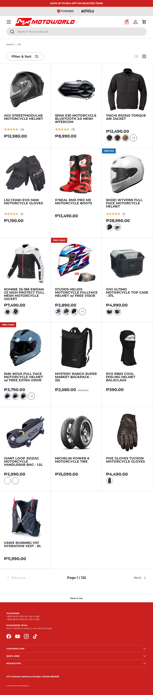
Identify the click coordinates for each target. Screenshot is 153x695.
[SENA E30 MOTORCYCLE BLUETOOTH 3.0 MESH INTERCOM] (76, 89)
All (19, 44)
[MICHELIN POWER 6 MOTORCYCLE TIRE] (76, 432)
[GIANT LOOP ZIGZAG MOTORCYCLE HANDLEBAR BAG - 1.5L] (25, 432)
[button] (144, 22)
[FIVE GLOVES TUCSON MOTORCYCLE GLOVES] (127, 432)
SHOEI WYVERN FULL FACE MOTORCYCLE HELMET (124, 203)
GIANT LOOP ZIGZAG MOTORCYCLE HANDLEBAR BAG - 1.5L (23, 461)
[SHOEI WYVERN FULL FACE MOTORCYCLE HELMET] (127, 173)
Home (10, 44)
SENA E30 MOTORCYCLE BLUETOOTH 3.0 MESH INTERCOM (75, 119)
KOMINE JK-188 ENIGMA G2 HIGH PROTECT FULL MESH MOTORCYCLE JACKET (24, 294)
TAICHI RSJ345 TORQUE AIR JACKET (126, 117)
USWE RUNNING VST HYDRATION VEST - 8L (22, 544)
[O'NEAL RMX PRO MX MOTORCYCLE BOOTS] (76, 173)
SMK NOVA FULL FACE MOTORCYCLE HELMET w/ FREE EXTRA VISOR (23, 377)
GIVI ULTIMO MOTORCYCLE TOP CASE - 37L (127, 292)
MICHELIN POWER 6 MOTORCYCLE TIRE (72, 459)
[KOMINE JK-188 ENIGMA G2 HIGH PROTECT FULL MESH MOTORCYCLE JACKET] (25, 263)
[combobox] (76, 32)
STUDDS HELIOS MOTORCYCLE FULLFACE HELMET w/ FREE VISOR (76, 292)
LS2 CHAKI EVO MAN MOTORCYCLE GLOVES (23, 201)
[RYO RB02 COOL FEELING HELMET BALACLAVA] (127, 347)
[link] (29, 577)
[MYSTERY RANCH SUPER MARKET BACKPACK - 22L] (76, 347)
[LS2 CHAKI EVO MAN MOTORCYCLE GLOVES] (25, 173)
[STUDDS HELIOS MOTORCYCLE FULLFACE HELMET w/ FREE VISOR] (76, 263)
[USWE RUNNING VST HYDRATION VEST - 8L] (25, 516)
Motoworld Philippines (20, 686)
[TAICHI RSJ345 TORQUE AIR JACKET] (127, 89)
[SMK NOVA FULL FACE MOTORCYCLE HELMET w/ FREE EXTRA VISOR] (25, 347)
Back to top (76, 598)
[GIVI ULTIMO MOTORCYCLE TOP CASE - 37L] (127, 263)
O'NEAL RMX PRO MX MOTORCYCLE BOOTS (73, 201)
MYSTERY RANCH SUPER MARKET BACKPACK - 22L (76, 377)
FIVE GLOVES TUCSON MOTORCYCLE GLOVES (125, 459)
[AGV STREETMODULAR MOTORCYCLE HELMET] (25, 89)
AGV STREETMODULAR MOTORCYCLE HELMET (23, 117)
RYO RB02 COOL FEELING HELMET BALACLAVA (120, 377)
